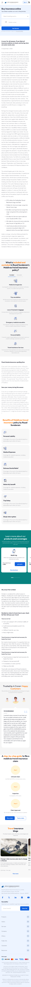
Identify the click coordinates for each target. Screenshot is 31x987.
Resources (4, 950)
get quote (19, 564)
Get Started (15, 28)
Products (4, 917)
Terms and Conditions (19, 31)
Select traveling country (9, 16)
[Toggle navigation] (2, 2)
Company (4, 931)
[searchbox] (3, 17)
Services (4, 926)
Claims (3, 921)
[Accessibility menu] (29, 2)
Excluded (19, 275)
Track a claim (20, 818)
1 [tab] (12, 577)
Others (3, 936)
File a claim (10, 818)
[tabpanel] (14, 561)
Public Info (4, 941)
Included (11, 275)
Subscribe (24, 908)
